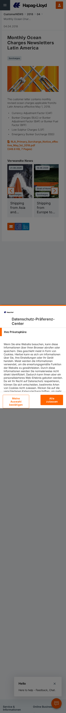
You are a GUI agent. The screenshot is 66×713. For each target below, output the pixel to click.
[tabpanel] (33, 381)
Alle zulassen (52, 400)
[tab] (33, 332)
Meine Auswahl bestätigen (16, 401)
